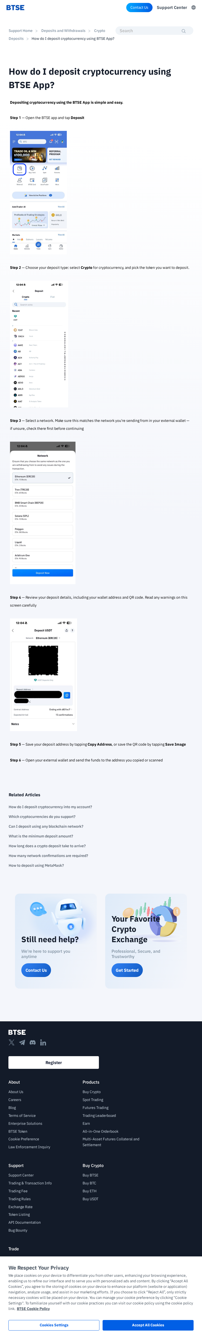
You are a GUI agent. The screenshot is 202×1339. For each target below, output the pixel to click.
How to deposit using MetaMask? (36, 865)
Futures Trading (95, 1107)
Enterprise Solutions (25, 1123)
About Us (15, 1091)
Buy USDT (90, 1199)
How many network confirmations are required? (48, 855)
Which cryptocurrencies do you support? (42, 816)
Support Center (172, 7)
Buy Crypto (92, 1091)
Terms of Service (22, 1115)
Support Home (21, 30)
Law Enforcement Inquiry (29, 1147)
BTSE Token (17, 1131)
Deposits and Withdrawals (63, 30)
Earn (86, 1123)
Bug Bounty (17, 1230)
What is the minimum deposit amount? (41, 836)
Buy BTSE (90, 1175)
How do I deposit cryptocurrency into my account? (50, 806)
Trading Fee (18, 1191)
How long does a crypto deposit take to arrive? (47, 846)
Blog (12, 1107)
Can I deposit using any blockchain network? (46, 826)
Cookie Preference (23, 1139)
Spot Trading (93, 1099)
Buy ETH (90, 1191)
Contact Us (139, 7)
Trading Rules (19, 1199)
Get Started (127, 970)
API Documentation (24, 1222)
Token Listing (19, 1214)
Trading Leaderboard (99, 1115)
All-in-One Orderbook (100, 1131)
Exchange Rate (20, 1206)
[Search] (184, 31)
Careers (14, 1099)
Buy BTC (89, 1183)
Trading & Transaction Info (30, 1183)
